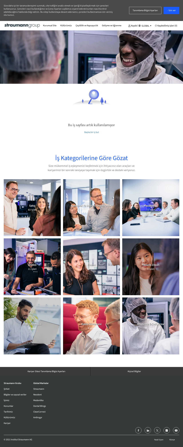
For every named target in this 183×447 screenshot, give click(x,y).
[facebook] (138, 430)
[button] (133, 25)
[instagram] (167, 430)
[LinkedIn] (148, 430)
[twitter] (157, 430)
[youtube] (176, 430)
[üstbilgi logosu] (22, 25)
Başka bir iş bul (91, 132)
